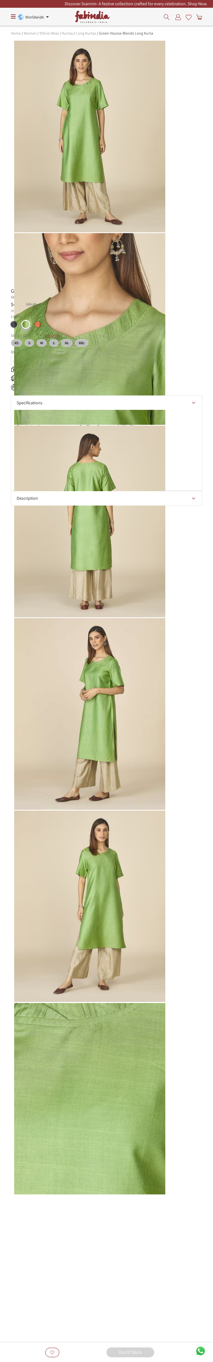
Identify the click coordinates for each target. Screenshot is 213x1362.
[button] (14, 324)
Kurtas (67, 33)
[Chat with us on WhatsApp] (200, 1350)
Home (16, 33)
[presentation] (168, 17)
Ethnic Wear (49, 33)
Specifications (29, 403)
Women (30, 33)
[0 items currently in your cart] (198, 17)
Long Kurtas (86, 33)
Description (27, 498)
